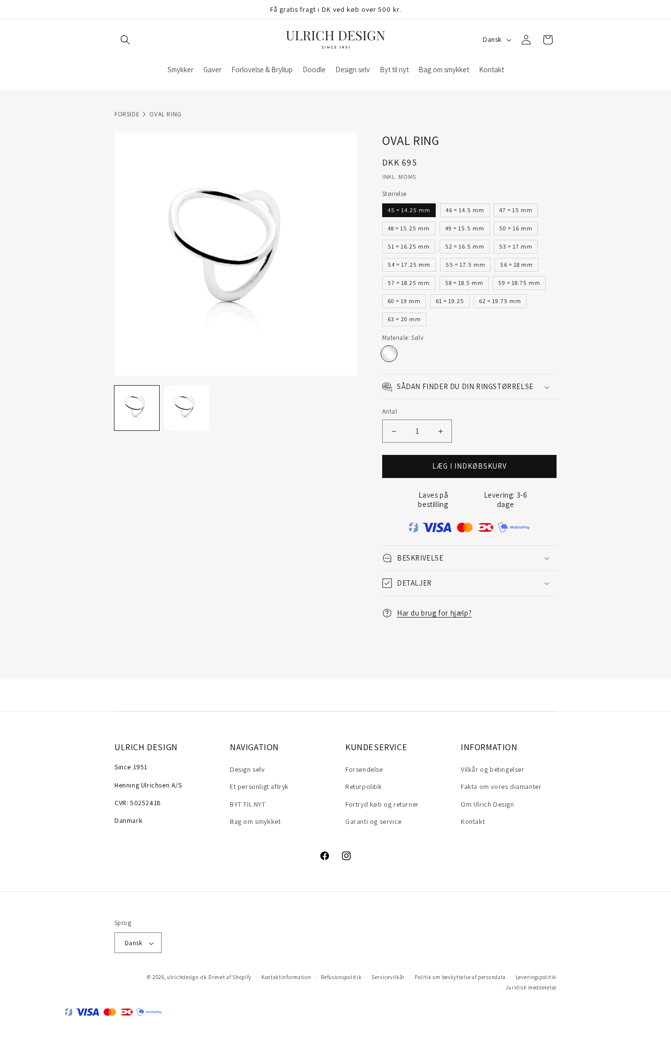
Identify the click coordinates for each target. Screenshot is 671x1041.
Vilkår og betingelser (493, 769)
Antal (389, 412)
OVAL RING (165, 114)
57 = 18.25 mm (409, 282)
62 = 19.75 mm (500, 301)
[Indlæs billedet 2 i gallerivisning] (186, 408)
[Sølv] (389, 354)
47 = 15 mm (515, 210)
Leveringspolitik (536, 977)
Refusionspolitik (341, 977)
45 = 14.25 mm (409, 210)
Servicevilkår (388, 977)
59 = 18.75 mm (519, 282)
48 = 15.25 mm (409, 228)
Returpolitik (363, 787)
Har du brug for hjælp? (434, 613)
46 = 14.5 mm (465, 210)
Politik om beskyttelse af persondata (460, 977)
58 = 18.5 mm (464, 282)
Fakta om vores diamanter (501, 787)
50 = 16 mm (515, 228)
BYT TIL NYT (248, 804)
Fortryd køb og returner (382, 804)
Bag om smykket (255, 821)
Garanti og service (373, 821)
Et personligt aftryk (259, 787)
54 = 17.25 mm (409, 264)
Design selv (247, 769)
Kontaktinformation (286, 977)
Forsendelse (364, 769)
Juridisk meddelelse (531, 987)
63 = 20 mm (404, 319)
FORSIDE (127, 114)
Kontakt (473, 821)
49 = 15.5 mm (464, 228)
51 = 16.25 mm (409, 246)
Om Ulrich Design (487, 804)
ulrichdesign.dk (187, 977)
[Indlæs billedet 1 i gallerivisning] (136, 408)
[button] (125, 40)
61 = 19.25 (450, 301)
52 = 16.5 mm (464, 246)
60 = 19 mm (404, 301)
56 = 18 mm (516, 264)
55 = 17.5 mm (465, 264)
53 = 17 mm (515, 246)
